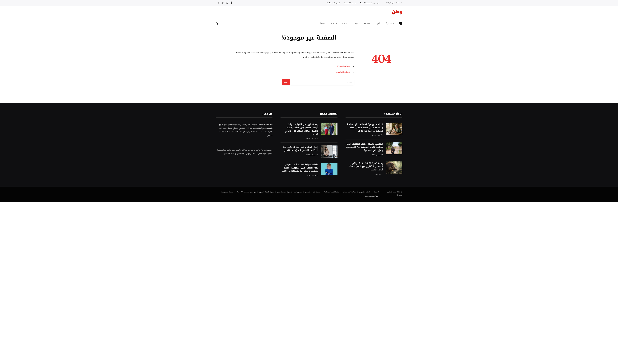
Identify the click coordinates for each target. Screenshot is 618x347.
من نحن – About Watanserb (369, 3)
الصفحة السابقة (343, 66)
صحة (344, 23)
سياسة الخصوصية (350, 3)
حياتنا (355, 23)
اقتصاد (334, 23)
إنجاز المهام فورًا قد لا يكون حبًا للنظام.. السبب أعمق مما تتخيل (300, 149)
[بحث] (217, 23)
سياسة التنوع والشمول (312, 192)
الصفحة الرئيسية (343, 72)
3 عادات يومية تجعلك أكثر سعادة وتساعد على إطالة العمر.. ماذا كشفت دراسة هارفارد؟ (365, 128)
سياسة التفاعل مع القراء (331, 192)
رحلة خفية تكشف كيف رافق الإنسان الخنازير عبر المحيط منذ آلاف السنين (366, 166)
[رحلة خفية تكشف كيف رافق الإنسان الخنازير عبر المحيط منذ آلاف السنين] (394, 167)
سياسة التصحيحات (349, 192)
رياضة (322, 23)
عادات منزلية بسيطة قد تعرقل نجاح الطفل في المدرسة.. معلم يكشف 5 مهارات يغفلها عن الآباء (299, 168)
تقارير (378, 23)
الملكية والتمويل (364, 192)
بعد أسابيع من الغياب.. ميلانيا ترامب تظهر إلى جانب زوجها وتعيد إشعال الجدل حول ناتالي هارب (301, 129)
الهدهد (367, 23)
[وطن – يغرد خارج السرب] (397, 13)
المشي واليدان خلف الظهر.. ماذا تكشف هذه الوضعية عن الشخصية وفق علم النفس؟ (364, 147)
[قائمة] (400, 23)
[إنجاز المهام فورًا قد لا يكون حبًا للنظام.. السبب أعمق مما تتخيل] (329, 151)
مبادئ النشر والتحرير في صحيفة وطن (289, 192)
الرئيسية (390, 23)
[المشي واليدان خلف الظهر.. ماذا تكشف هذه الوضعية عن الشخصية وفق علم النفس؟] (394, 148)
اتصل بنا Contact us (333, 3)
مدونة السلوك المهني (266, 192)
